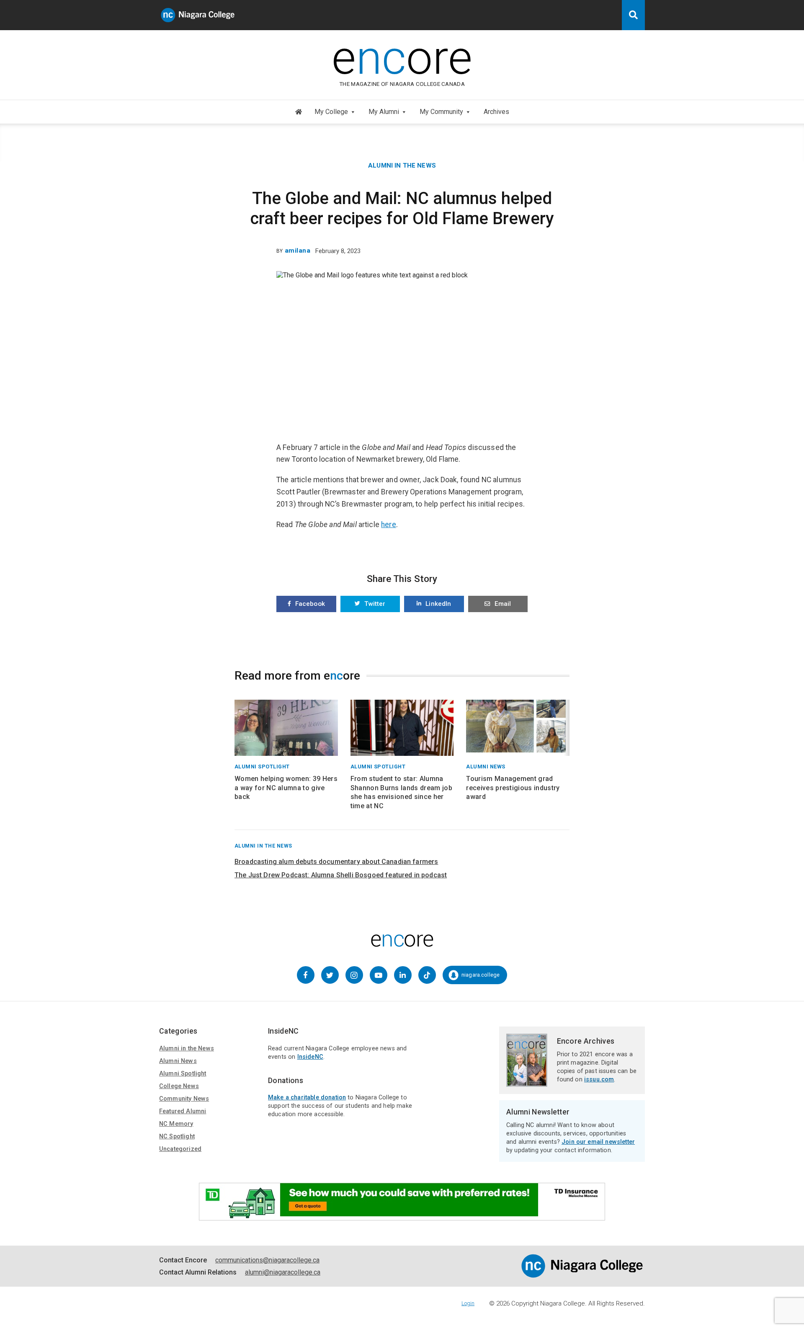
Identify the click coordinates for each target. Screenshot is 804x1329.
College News (179, 1086)
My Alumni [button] (383, 112)
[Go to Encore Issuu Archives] (526, 1083)
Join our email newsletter (598, 1141)
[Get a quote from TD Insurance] (402, 1216)
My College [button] (331, 112)
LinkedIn (438, 604)
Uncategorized (180, 1149)
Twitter (374, 604)
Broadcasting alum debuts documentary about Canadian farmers (336, 862)
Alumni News (178, 1061)
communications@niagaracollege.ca (267, 1260)
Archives (496, 112)
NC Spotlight (177, 1136)
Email (503, 604)
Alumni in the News (402, 165)
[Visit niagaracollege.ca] (582, 1276)
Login (467, 1303)
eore (402, 57)
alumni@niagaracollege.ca (282, 1272)
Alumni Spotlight (182, 1073)
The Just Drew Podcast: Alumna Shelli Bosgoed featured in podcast (340, 875)
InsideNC (310, 1056)
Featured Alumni (182, 1111)
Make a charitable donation (307, 1097)
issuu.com (599, 1079)
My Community (441, 112)
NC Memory (176, 1123)
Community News (184, 1098)
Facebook (310, 604)
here (388, 524)
